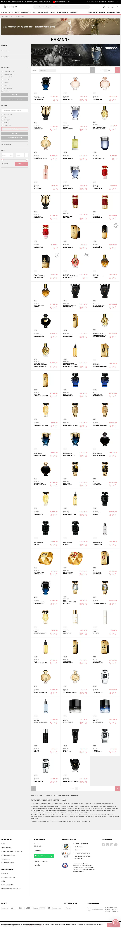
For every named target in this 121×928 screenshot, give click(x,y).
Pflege (17, 12)
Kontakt (37, 865)
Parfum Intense (39, 99)
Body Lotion (67, 633)
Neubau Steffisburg (8, 877)
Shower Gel (67, 751)
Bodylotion (37, 188)
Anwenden (21, 163)
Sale (118, 12)
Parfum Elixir (38, 129)
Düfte (34, 12)
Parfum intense (68, 307)
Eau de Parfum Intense (100, 366)
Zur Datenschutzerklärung (36, 925)
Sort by (35, 70)
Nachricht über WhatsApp (45, 856)
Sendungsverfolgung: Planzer (12, 851)
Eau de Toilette (68, 129)
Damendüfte (5, 51)
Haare (11, 12)
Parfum (95, 277)
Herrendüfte (5, 57)
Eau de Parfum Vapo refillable (69, 602)
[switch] (66, 857)
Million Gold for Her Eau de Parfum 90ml (40, 365)
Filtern (14, 94)
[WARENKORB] (117, 6)
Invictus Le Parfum (40, 455)
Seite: (102, 70)
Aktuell (102, 12)
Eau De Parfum (38, 574)
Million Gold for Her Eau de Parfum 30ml (99, 128)
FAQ (3, 844)
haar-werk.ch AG (7, 885)
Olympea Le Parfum (99, 455)
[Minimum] (2, 160)
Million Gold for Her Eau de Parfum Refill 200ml (70, 365)
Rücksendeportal (7, 863)
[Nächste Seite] (117, 70)
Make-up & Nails (43, 12)
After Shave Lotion (99, 158)
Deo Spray (96, 633)
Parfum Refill (97, 544)
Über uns (4, 873)
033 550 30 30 (102, 2)
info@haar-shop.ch (41, 861)
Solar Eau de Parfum (40, 158)
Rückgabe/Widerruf (8, 855)
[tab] (14, 68)
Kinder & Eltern (62, 12)
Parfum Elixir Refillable (67, 217)
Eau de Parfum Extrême (70, 781)
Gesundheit (74, 12)
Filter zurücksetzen (15, 99)
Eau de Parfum (68, 99)
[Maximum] (27, 160)
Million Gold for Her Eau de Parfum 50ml (99, 335)
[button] (118, 2)
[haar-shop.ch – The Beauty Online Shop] (10, 7)
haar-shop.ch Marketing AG (11, 888)
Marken (4, 12)
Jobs (3, 881)
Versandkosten (6, 847)
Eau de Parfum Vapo (99, 603)
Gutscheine (5, 859)
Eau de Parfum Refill (70, 514)
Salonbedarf (93, 12)
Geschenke (111, 12)
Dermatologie (26, 12)
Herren (52, 12)
